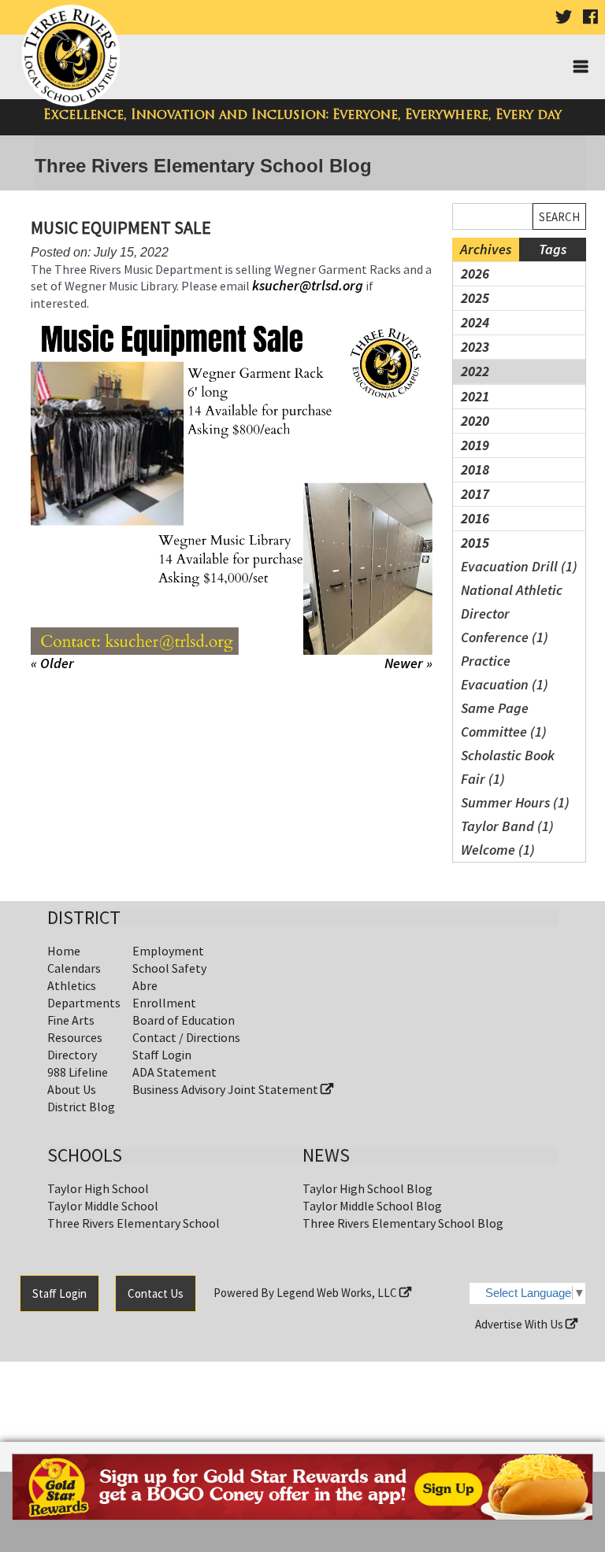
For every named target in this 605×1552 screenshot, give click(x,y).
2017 (475, 494)
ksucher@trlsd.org (309, 285)
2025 (475, 298)
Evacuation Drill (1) (519, 566)
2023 (475, 347)
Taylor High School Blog (367, 1188)
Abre (145, 985)
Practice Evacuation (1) (504, 672)
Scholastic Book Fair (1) (508, 767)
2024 (475, 322)
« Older (52, 663)
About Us (71, 1089)
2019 (475, 445)
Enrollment (164, 1003)
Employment (168, 951)
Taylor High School (98, 1188)
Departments (84, 1003)
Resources (74, 1037)
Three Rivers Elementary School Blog (402, 1223)
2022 (475, 371)
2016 (475, 518)
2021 (475, 396)
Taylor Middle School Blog (372, 1206)
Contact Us (156, 1293)
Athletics (71, 985)
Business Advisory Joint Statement (226, 1089)
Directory (72, 1054)
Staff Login (161, 1054)
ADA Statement (174, 1072)
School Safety (169, 968)
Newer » (408, 663)
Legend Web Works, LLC (338, 1292)
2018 (475, 469)
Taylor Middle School (102, 1206)
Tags (552, 249)
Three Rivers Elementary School (133, 1223)
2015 (475, 543)
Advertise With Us (520, 1324)
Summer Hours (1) (515, 802)
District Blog (81, 1106)
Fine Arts (71, 1020)
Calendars (74, 968)
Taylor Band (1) (507, 826)
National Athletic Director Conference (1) (511, 613)
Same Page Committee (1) (504, 720)
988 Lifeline (77, 1072)
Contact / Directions (186, 1037)
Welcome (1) (498, 850)
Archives (485, 249)
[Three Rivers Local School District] (73, 56)
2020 (475, 421)
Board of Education (183, 1020)
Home (63, 951)
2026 (475, 273)
